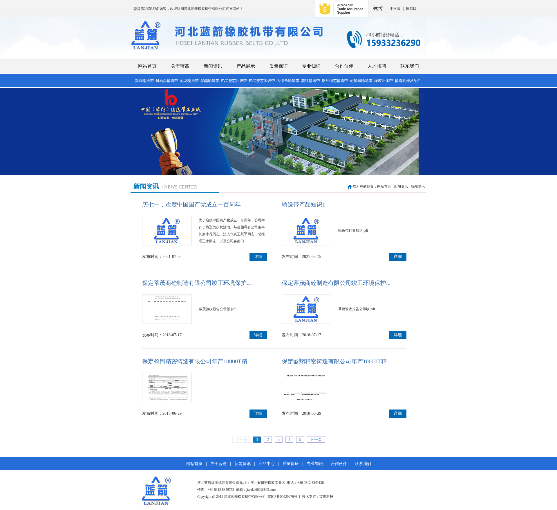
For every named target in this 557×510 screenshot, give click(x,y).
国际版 (411, 9)
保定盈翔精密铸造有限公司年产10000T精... (197, 361)
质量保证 (278, 66)
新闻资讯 (213, 66)
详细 (258, 256)
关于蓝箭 (180, 66)
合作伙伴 (344, 66)
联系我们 (409, 66)
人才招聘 (377, 66)
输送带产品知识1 (303, 204)
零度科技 (326, 497)
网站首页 (147, 66)
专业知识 (311, 66)
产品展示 (245, 66)
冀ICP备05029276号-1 (283, 497)
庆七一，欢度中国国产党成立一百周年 (191, 204)
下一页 (316, 439)
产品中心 (266, 463)
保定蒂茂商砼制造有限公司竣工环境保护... (196, 283)
